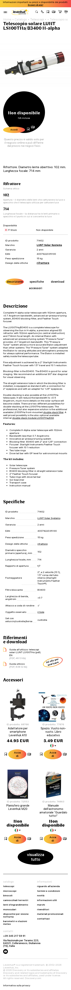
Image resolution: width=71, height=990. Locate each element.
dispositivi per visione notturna (16, 915)
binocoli (7, 895)
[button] (42, 12)
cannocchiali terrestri (15, 900)
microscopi (9, 891)
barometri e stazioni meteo (15, 922)
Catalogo (21, 19)
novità (40, 895)
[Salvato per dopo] (48, 12)
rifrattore (43, 262)
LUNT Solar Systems (49, 245)
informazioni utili (47, 900)
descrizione (15, 281)
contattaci (43, 918)
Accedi (14, 129)
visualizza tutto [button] (35, 857)
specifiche (37, 281)
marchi (41, 904)
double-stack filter (53, 412)
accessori (35, 288)
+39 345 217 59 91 (14, 936)
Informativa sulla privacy (16, 985)
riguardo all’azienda (48, 886)
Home (7, 19)
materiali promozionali (50, 914)
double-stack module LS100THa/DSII (33, 417)
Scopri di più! (35, 5)
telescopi (8, 886)
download (57, 281)
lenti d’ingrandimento (15, 904)
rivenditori (43, 909)
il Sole (40, 611)
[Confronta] (54, 12)
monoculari (9, 909)
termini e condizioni (48, 891)
